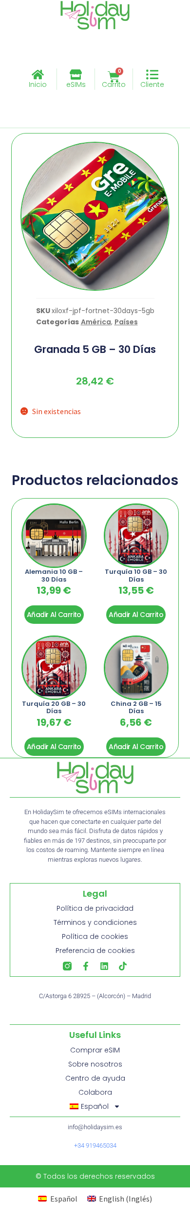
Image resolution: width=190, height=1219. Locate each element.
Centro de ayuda (95, 1078)
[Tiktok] (122, 966)
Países (126, 322)
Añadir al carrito (54, 614)
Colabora (95, 1092)
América (96, 322)
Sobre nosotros (95, 1064)
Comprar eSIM (95, 1050)
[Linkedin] (104, 966)
